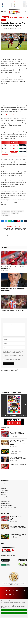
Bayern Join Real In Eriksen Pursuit (16, 115)
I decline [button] (14, 612)
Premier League (5, 215)
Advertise (3, 488)
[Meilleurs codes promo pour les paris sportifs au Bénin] (5, 451)
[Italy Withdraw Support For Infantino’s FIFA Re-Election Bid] (14, 280)
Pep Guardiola (14, 213)
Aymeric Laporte (6, 211)
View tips (13, 156)
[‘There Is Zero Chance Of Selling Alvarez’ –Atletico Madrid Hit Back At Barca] (14, 302)
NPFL (24, 17)
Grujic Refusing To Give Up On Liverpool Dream (20, 229)
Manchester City (6, 213)
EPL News (4, 20)
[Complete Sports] (15, 11)
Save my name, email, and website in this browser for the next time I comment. (14, 352)
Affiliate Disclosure (5, 503)
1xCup (20, 17)
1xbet (23, 145)
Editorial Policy (4, 499)
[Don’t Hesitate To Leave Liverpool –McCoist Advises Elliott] (14, 258)
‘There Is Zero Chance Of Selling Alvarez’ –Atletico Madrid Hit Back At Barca (12, 311)
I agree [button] (14, 609)
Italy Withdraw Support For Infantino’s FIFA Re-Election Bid (13, 289)
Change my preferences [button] (14, 615)
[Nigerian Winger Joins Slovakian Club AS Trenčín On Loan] (5, 466)
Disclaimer (3, 494)
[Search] (24, 11)
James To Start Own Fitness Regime (8, 229)
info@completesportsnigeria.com (11, 554)
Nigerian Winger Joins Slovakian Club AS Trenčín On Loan (18, 465)
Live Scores (5, 17)
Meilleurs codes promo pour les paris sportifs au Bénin (18, 450)
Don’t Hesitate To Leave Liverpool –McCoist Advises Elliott (13, 267)
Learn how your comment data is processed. (13, 369)
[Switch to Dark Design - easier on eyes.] (26, 11)
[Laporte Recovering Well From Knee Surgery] (14, 49)
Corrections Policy (5, 501)
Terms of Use (4, 490)
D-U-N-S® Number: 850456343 (8, 507)
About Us (3, 484)
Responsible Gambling (6, 505)
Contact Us (4, 486)
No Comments (6, 30)
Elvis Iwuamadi (11, 236)
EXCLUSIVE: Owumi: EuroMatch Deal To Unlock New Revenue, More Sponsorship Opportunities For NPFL (18, 442)
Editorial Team (4, 492)
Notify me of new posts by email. (12, 359)
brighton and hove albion (17, 211)
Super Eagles (13, 17)
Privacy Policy (4, 497)
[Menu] (4, 11)
